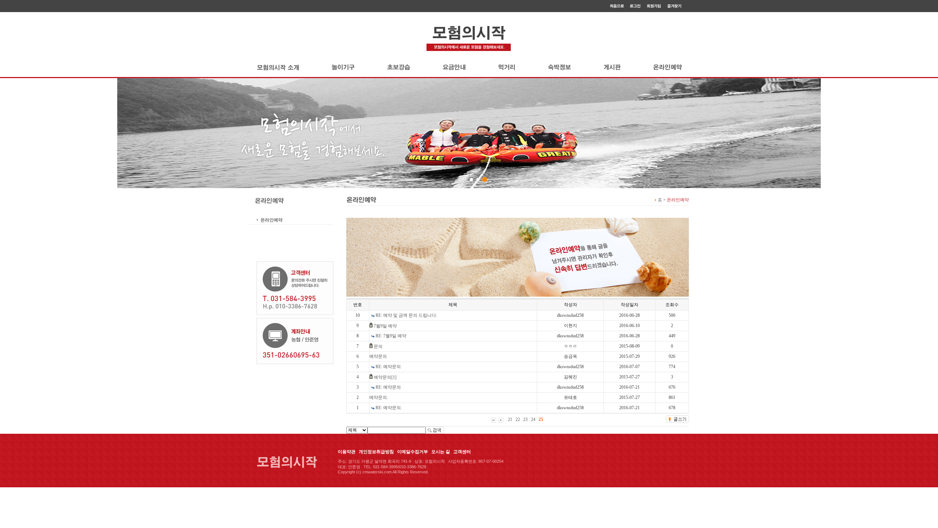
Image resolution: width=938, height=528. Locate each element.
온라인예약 (271, 220)
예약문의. (378, 397)
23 (525, 419)
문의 (378, 346)
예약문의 (378, 356)
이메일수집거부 (412, 451)
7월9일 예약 (385, 326)
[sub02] (478, 179)
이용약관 (346, 451)
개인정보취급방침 (376, 451)
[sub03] (484, 179)
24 (533, 419)
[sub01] (471, 179)
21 (510, 419)
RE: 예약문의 (388, 366)
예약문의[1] (385, 377)
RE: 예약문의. (389, 407)
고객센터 (462, 451)
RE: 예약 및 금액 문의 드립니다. (406, 315)
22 (518, 419)
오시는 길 (440, 451)
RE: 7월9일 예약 (391, 335)
